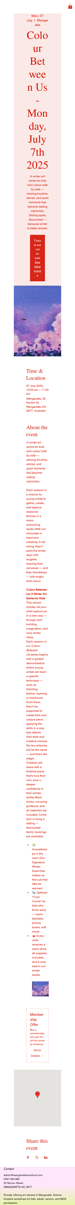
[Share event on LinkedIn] (46, 1157)
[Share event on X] (37, 1157)
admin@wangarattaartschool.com (23, 1175)
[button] (70, 6)
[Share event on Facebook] (28, 1157)
